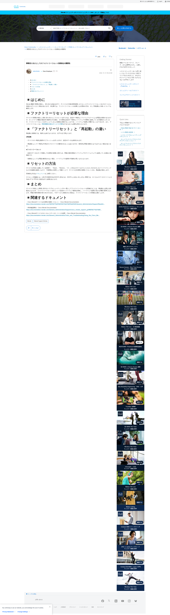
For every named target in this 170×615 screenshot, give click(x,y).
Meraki (29, 221)
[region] (26, 609)
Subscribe (131, 48)
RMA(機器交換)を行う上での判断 (52, 124)
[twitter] (109, 601)
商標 (93, 607)
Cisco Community (30, 47)
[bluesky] (136, 600)
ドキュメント (40, 173)
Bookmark (122, 48)
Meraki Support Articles (40, 221)
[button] (29, 228)
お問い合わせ (39, 599)
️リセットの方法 (35, 86)
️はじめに (33, 80)
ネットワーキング (60, 47)
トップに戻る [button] (32, 594)
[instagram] (129, 601)
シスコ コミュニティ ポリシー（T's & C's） (129, 85)
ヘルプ (55, 607)
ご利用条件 (63, 607)
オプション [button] (140, 48)
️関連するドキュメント (37, 91)
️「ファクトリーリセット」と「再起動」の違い (43, 84)
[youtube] (122, 601)
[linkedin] (116, 601)
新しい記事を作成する (124, 28)
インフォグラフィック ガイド (129, 95)
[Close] (50, 607)
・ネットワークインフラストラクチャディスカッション (130, 140)
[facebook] (102, 601)
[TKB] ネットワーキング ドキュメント (81, 47)
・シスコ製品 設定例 (126, 132)
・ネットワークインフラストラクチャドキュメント (130, 144)
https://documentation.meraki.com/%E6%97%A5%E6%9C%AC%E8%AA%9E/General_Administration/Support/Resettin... (65, 204)
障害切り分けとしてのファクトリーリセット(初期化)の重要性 (48, 63)
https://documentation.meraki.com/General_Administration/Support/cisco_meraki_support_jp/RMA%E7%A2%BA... (64, 209)
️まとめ (32, 89)
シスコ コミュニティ (45, 47)
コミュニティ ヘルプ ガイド (129, 91)
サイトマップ (100, 607)
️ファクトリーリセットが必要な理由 (40, 82)
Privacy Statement (8, 611)
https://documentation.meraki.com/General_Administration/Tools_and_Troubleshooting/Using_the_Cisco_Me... (63, 215)
